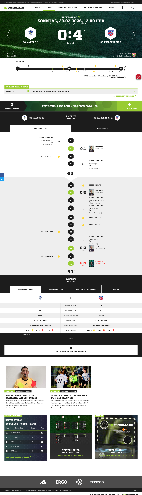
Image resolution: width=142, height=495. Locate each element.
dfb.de (14, 2)
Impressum (7, 490)
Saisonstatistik (25, 289)
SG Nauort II (30, 42)
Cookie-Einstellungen (65, 490)
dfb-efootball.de (22, 2)
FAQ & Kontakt (53, 2)
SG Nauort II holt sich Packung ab (51, 91)
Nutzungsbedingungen (30, 490)
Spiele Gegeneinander (86, 289)
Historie (117, 289)
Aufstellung (101, 128)
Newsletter (61, 2)
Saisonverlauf (56, 289)
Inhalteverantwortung (53, 490)
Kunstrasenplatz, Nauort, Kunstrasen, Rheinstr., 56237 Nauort (69, 24)
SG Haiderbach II (110, 42)
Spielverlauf (40, 128)
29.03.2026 (10, 91)
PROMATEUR (8, 2)
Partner (46, 2)
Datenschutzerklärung (17, 490)
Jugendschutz (42, 490)
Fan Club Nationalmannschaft (34, 2)
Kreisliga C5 (69, 17)
